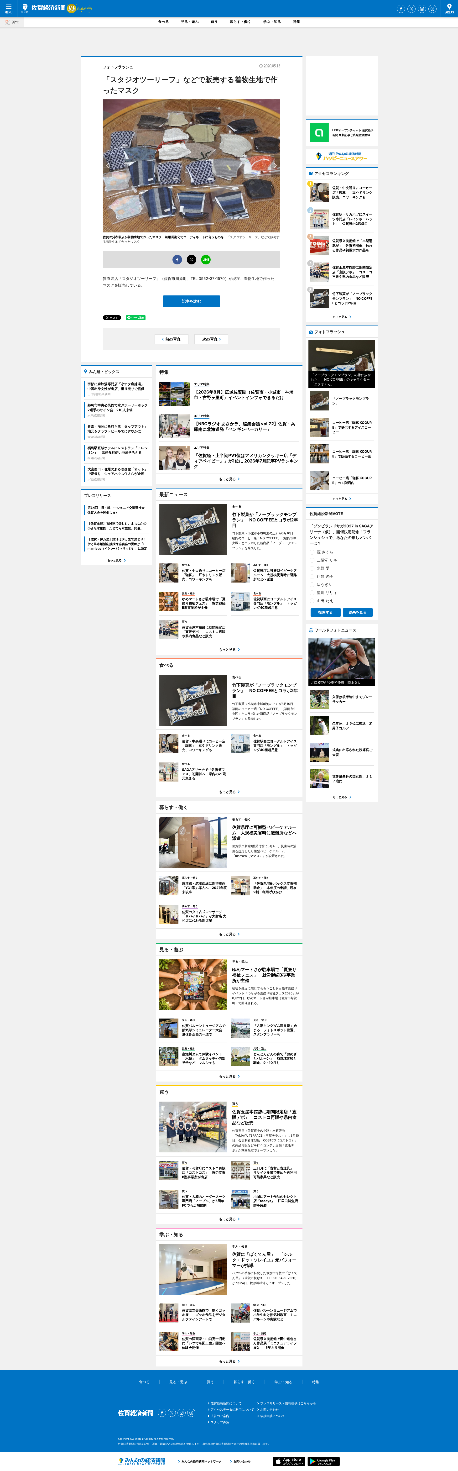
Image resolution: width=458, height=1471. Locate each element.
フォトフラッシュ (118, 66)
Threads (432, 9)
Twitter (411, 9)
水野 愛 (323, 568)
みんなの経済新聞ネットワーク (141, 1461)
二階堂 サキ (327, 560)
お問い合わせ (269, 1409)
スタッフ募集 (220, 1422)
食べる (163, 21)
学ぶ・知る (272, 21)
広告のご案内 (220, 1416)
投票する (325, 612)
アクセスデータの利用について (232, 1409)
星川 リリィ (327, 592)
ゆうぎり (324, 584)
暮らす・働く (240, 21)
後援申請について (272, 1416)
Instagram (422, 9)
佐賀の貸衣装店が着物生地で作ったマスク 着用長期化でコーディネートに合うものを (163, 237)
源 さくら (325, 552)
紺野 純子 (325, 576)
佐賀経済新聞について (226, 1403)
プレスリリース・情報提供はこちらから (288, 1403)
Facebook (401, 9)
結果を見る (358, 612)
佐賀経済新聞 (43, 8)
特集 (296, 21)
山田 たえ (325, 601)
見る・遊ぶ (190, 21)
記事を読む (191, 301)
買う (214, 21)
